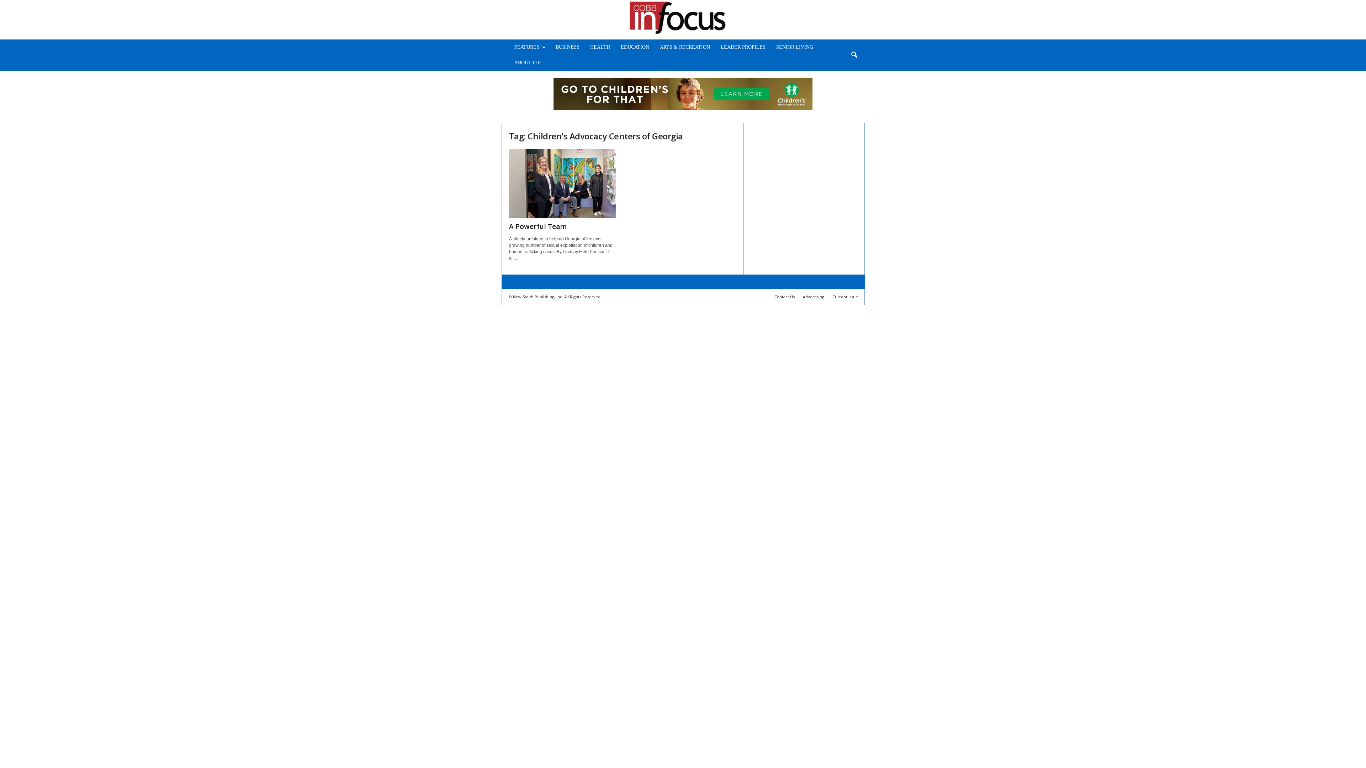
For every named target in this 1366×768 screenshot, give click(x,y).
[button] (854, 55)
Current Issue (845, 296)
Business (567, 47)
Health (600, 47)
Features (526, 47)
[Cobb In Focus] (683, 19)
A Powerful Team (538, 226)
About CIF (527, 62)
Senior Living (794, 47)
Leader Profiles (743, 47)
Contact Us (784, 296)
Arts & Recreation (685, 47)
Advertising (813, 296)
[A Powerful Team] (562, 183)
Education (635, 47)
